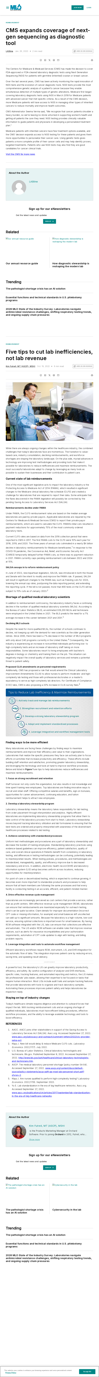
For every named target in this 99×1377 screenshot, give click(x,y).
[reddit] (54, 60)
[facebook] (41, 60)
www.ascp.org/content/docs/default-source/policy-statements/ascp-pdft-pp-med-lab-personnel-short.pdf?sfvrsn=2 (48, 1071)
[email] (58, 60)
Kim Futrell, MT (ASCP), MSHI (20, 366)
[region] (49, 1371)
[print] (92, 60)
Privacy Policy (10, 1373)
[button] (7, 7)
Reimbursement (12, 23)
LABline (9, 51)
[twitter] (49, 60)
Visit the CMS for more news (20, 154)
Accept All (87, 1372)
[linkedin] (45, 60)
